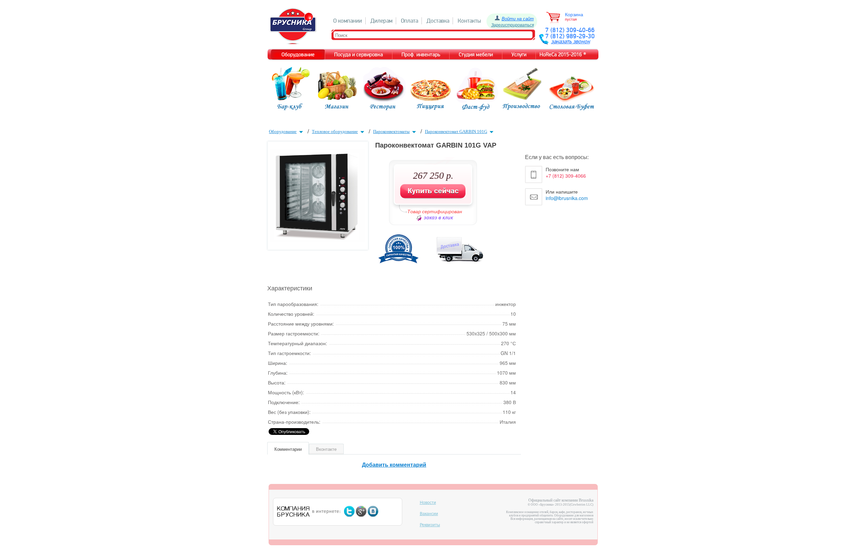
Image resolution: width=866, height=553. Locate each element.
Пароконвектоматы (391, 131)
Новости (428, 502)
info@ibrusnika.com (567, 198)
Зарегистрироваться (512, 24)
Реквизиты (430, 525)
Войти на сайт (518, 18)
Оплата (409, 20)
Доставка (438, 20)
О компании (347, 20)
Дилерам (381, 20)
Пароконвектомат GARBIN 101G (456, 131)
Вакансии (429, 513)
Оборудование (283, 131)
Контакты (469, 20)
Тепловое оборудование (335, 131)
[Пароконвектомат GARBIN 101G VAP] (317, 240)
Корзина (574, 14)
